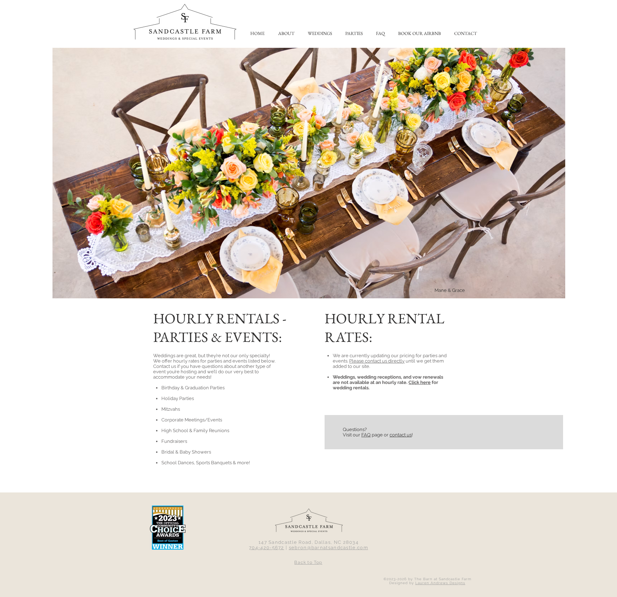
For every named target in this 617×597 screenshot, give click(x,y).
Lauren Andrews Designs (440, 583)
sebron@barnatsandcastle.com (328, 547)
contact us (401, 434)
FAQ (366, 434)
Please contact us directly (377, 361)
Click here (419, 382)
